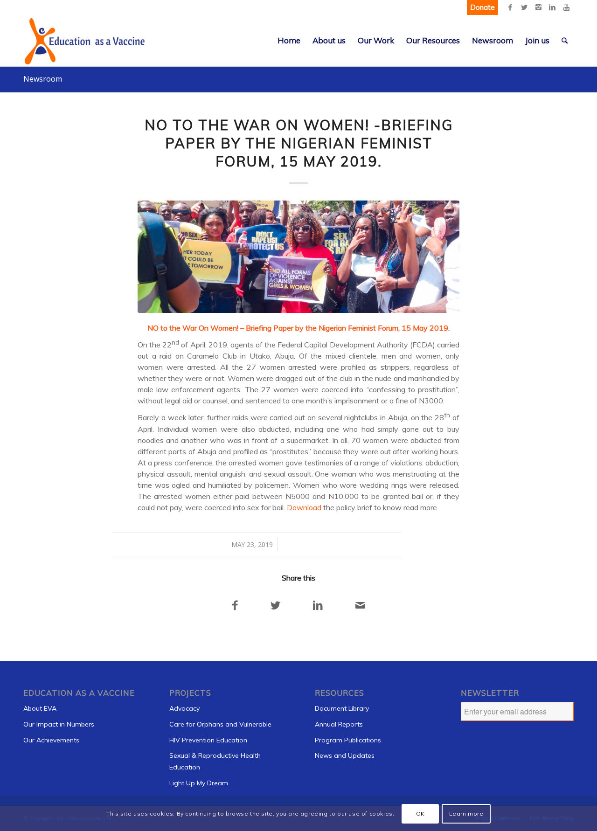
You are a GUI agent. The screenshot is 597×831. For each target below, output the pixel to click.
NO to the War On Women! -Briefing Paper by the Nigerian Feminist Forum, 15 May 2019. (299, 143)
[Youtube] (566, 7)
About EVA (39, 708)
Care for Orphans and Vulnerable (220, 724)
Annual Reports (339, 724)
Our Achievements (51, 740)
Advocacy (184, 708)
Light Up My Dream (198, 783)
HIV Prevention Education (208, 740)
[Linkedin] (552, 7)
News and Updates (345, 755)
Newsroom (42, 79)
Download (304, 507)
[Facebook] (510, 7)
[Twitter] (524, 7)
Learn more (466, 813)
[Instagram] (538, 7)
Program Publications (348, 740)
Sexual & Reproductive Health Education (215, 761)
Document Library (342, 708)
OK (420, 813)
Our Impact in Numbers (58, 724)
